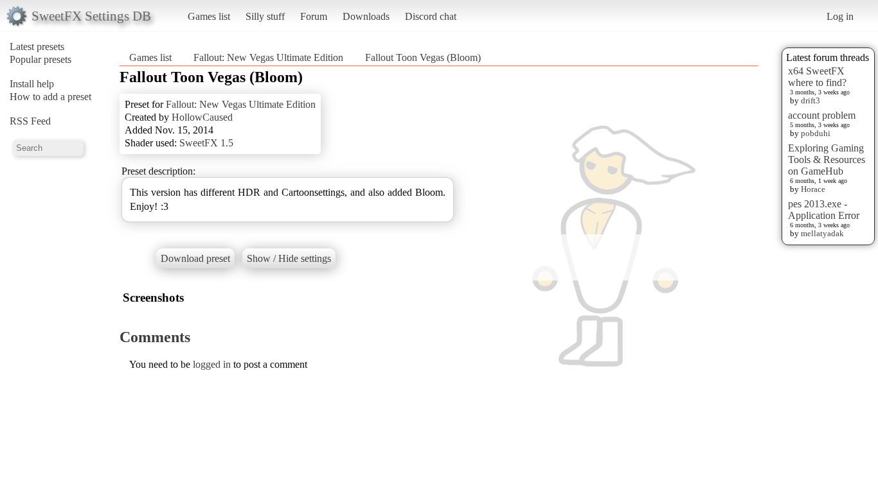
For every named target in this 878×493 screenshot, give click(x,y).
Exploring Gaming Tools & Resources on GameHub (826, 160)
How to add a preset (50, 96)
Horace (813, 189)
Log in (840, 16)
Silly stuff (265, 16)
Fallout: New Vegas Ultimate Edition (268, 57)
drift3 (810, 100)
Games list (209, 16)
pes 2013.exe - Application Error (823, 209)
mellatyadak (822, 233)
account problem (822, 115)
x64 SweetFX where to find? (817, 76)
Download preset (195, 258)
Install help (32, 83)
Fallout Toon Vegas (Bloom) (423, 57)
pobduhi (815, 133)
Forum (313, 16)
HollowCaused (202, 117)
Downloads (366, 16)
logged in (212, 364)
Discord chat (430, 16)
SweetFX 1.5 (206, 142)
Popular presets (40, 59)
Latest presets (37, 46)
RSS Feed (30, 121)
